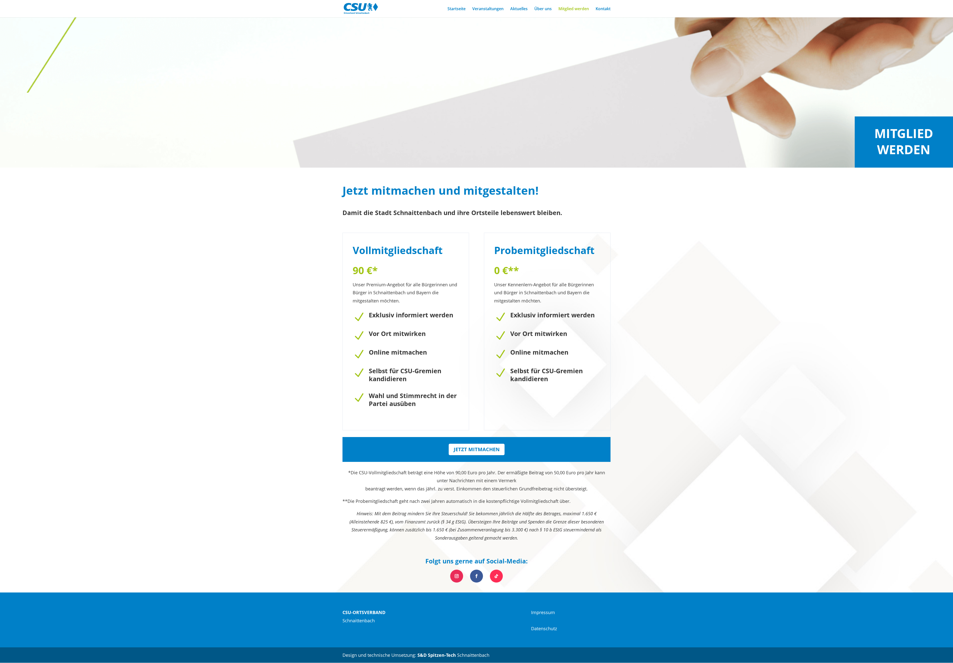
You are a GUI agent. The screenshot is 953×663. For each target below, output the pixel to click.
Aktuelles (519, 9)
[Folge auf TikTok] (496, 576)
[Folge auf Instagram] (456, 576)
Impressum (543, 612)
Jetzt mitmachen (477, 449)
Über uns (543, 9)
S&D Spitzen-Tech (436, 655)
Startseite (456, 9)
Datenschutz (544, 628)
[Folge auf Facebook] (476, 576)
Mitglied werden (573, 9)
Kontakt (603, 9)
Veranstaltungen (488, 9)
